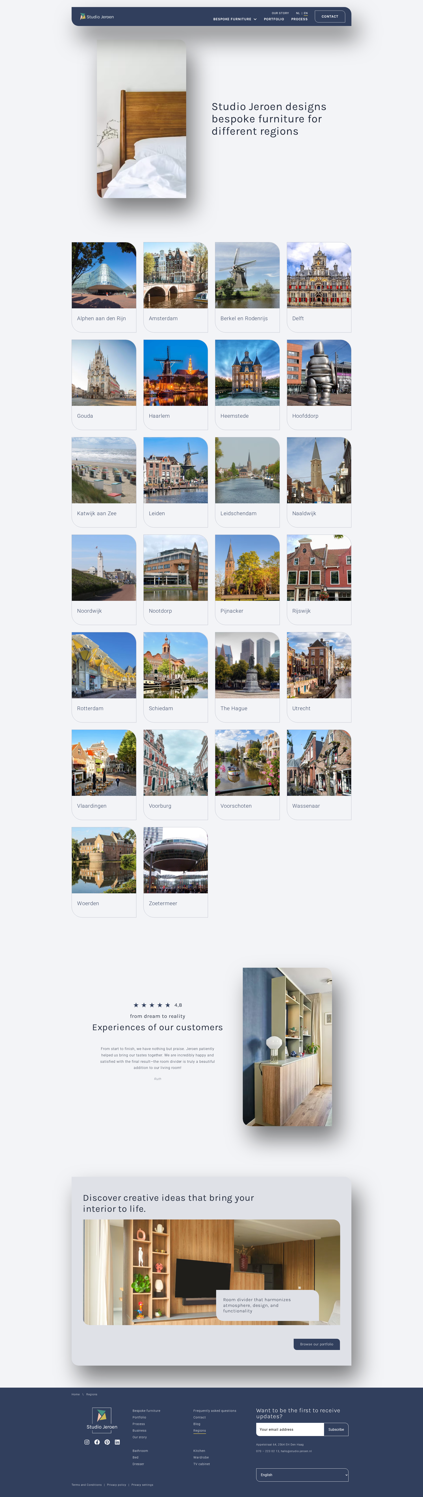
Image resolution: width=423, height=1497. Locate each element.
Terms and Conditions (87, 1484)
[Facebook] (97, 1442)
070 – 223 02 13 (267, 1451)
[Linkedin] (117, 1442)
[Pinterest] (107, 1442)
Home (76, 1394)
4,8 (178, 1005)
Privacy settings (142, 1484)
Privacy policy (116, 1484)
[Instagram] (86, 1442)
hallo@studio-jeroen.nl (296, 1451)
